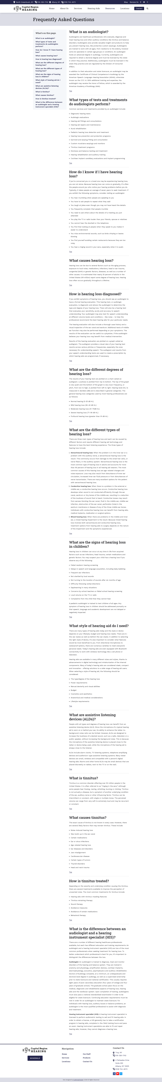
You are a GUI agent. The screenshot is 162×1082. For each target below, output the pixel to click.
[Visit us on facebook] (141, 2)
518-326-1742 (42, 2)
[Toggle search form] (147, 8)
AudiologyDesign (78, 1080)
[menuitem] (126, 2)
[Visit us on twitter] (147, 2)
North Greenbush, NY (24, 2)
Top (70, 91)
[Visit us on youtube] (144, 2)
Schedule (35, 1058)
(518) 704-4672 (70, 2)
